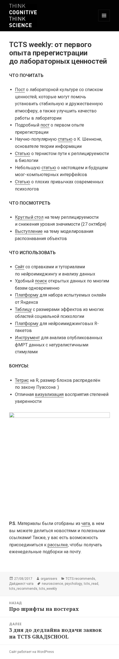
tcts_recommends (23, 589)
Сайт (19, 266)
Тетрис (22, 380)
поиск (41, 281)
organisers (49, 579)
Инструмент (27, 337)
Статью (22, 153)
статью (65, 139)
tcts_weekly (48, 589)
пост (45, 125)
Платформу (26, 295)
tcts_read (91, 584)
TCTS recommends (80, 579)
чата (85, 523)
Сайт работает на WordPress (31, 652)
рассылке (58, 544)
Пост (20, 89)
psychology (73, 584)
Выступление (29, 231)
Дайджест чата (21, 584)
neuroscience (52, 584)
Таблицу (23, 309)
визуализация (49, 394)
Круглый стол (29, 217)
